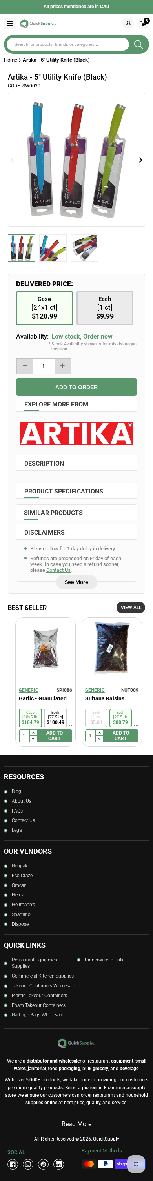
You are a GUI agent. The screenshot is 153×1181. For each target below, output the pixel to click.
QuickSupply (106, 1139)
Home (10, 60)
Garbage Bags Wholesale (37, 1015)
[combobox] (68, 44)
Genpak (19, 866)
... (71, 723)
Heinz (18, 895)
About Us (21, 801)
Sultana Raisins (104, 698)
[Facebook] (12, 1164)
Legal (17, 830)
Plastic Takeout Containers (39, 995)
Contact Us (58, 570)
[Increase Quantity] (63, 366)
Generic (28, 690)
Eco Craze (22, 875)
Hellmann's (23, 904)
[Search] (138, 44)
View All (131, 607)
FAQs (17, 811)
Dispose (20, 924)
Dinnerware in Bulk (104, 960)
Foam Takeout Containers (39, 1005)
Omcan (19, 885)
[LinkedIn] (58, 1164)
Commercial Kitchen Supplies (43, 976)
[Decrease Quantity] (25, 366)
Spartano (21, 914)
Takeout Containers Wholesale (43, 986)
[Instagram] (28, 1164)
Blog (16, 791)
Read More (76, 1124)
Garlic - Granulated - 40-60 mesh (45, 698)
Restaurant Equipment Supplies (35, 963)
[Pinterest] (43, 1164)
